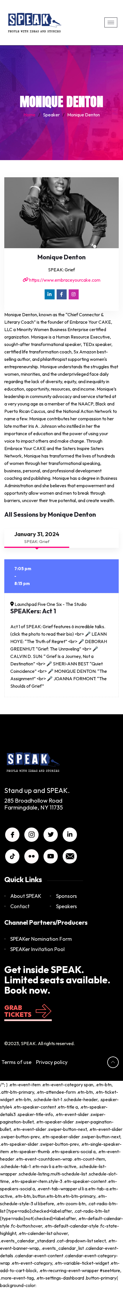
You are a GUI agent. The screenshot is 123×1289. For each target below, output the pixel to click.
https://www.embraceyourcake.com (64, 280)
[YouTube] (51, 856)
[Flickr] (31, 856)
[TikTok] (12, 856)
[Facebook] (62, 294)
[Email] (70, 856)
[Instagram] (74, 294)
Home (29, 115)
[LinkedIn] (50, 294)
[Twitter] (51, 835)
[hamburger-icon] (110, 22)
